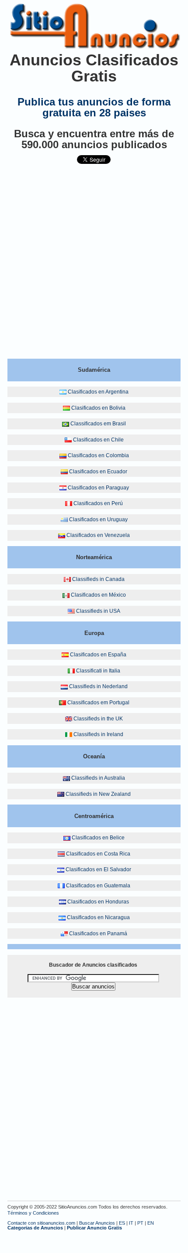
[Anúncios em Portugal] (62, 703)
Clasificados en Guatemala (98, 886)
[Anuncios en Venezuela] (61, 535)
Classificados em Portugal (98, 703)
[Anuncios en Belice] (66, 838)
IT (131, 1223)
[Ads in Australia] (66, 778)
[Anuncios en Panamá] (64, 933)
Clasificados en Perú (98, 503)
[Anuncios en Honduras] (62, 902)
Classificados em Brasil (98, 424)
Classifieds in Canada (98, 579)
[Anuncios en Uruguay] (64, 519)
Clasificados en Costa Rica (98, 854)
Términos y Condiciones (33, 1213)
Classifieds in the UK (98, 719)
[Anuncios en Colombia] (62, 455)
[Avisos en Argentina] (62, 392)
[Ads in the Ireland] (68, 734)
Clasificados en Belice (98, 838)
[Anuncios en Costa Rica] (61, 854)
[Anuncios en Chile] (68, 440)
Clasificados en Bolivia (98, 408)
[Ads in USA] (71, 611)
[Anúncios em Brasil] (65, 424)
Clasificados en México (98, 595)
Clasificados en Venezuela (98, 535)
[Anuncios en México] (66, 595)
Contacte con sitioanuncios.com (41, 1223)
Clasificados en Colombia (98, 455)
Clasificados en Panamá (98, 933)
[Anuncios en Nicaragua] (62, 917)
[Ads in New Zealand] (60, 794)
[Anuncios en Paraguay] (62, 488)
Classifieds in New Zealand (98, 794)
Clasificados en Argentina (98, 392)
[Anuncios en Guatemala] (61, 886)
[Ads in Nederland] (64, 686)
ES (122, 1223)
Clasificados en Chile (98, 440)
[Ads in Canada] (67, 579)
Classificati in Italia (98, 671)
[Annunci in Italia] (71, 671)
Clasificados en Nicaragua (98, 917)
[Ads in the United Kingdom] (68, 719)
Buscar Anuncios (97, 1223)
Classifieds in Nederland (98, 686)
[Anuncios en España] (65, 655)
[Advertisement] (94, 265)
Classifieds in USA (98, 611)
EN (150, 1223)
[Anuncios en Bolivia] (66, 408)
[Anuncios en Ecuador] (64, 472)
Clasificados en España (98, 655)
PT (140, 1223)
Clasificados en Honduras (98, 902)
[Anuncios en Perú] (68, 503)
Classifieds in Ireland (98, 734)
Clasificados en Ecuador (98, 472)
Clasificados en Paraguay (98, 488)
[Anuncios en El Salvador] (60, 869)
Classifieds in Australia (98, 778)
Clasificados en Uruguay (98, 519)
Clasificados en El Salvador (98, 869)
